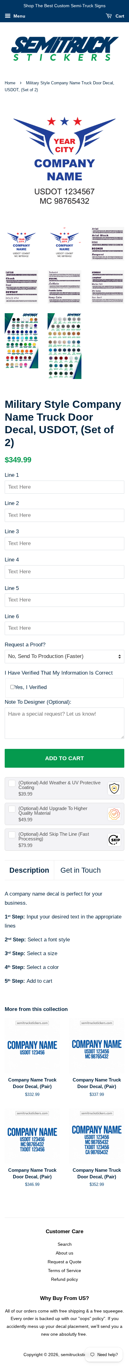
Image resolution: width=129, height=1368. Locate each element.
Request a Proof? (25, 645)
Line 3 (12, 531)
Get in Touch (80, 870)
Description (29, 870)
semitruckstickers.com (83, 1354)
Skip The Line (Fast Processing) (53, 836)
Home (10, 83)
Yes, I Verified (30, 687)
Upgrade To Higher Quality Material (52, 810)
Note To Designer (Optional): (38, 702)
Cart (119, 15)
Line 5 (12, 588)
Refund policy (64, 1279)
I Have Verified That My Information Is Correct (59, 673)
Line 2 (12, 503)
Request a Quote (64, 1261)
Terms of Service (64, 1270)
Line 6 (12, 616)
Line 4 (12, 560)
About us (64, 1252)
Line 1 (12, 475)
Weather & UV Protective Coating (59, 785)
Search (65, 1244)
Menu (18, 15)
